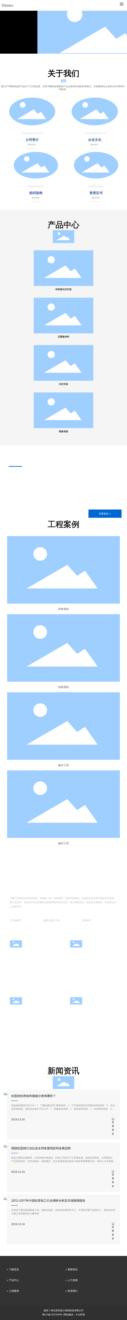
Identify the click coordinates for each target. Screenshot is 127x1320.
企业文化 (94, 139)
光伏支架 (63, 384)
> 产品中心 (13, 1280)
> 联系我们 (71, 1290)
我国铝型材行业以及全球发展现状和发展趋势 (41, 1148)
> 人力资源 (71, 1280)
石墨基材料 (63, 336)
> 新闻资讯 (71, 1269)
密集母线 (63, 431)
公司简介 (32, 139)
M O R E (32, 144)
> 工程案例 (13, 1290)
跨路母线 (63, 609)
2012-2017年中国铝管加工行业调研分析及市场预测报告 (48, 1200)
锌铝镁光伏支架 (63, 289)
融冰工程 (63, 765)
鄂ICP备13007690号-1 (53, 1314)
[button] (61, 57)
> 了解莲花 (13, 1269)
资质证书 (96, 193)
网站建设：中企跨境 (74, 1314)
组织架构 (35, 193)
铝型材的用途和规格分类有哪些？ (33, 1096)
